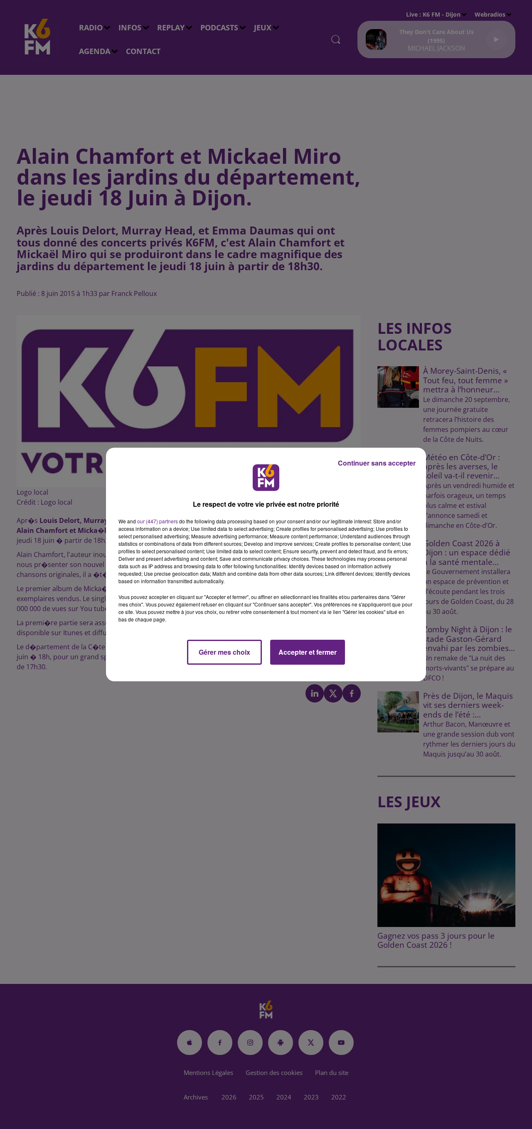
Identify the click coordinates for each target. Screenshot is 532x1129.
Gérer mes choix (224, 652)
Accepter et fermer (307, 652)
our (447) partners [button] (157, 521)
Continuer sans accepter (377, 463)
